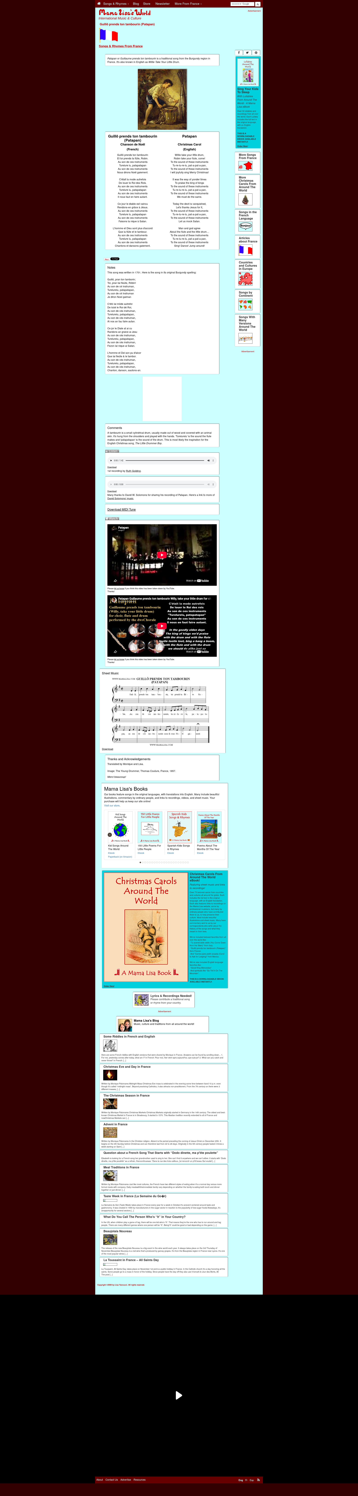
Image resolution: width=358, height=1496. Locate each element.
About (99, 1479)
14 (171, 862)
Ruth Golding (133, 471)
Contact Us (111, 1479)
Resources (140, 1479)
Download (111, 467)
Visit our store (112, 805)
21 (188, 862)
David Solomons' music (120, 498)
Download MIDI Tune (121, 509)
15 (173, 862)
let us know (119, 588)
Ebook (111, 852)
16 (176, 862)
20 (185, 862)
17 (178, 862)
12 (166, 862)
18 (181, 862)
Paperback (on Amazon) (120, 856)
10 (161, 862)
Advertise (125, 1479)
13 (169, 862)
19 (183, 862)
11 (164, 862)
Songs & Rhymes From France (121, 46)
